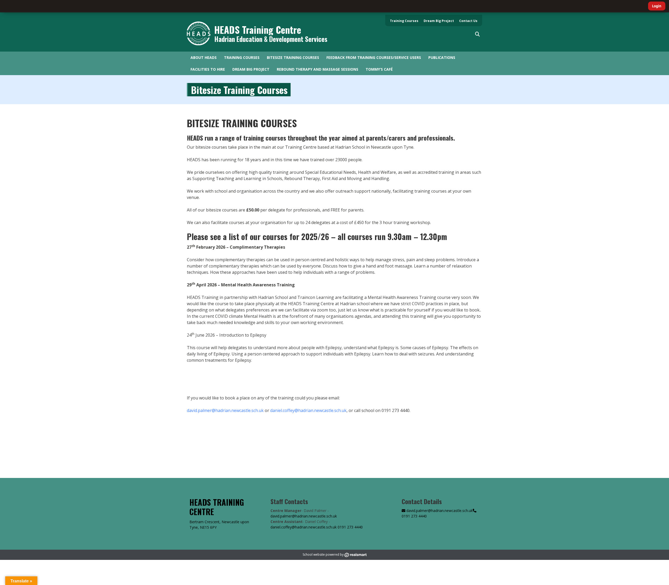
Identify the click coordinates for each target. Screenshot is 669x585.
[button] (477, 34)
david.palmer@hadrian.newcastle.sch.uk (225, 410)
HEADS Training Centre (257, 29)
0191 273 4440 (350, 527)
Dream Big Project (439, 21)
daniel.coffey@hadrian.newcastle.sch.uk (308, 410)
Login (656, 6)
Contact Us (468, 21)
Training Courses (404, 21)
